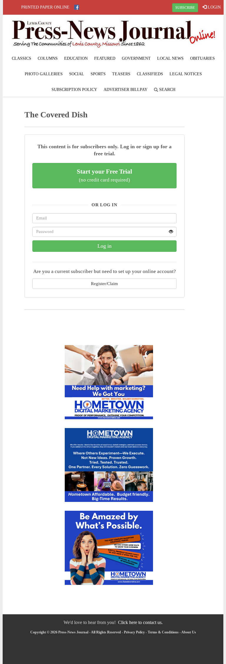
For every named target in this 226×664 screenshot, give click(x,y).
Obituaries (202, 58)
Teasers (121, 74)
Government (136, 58)
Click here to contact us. (140, 622)
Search (166, 89)
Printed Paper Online (45, 7)
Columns (48, 58)
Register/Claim (104, 283)
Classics (21, 58)
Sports (98, 74)
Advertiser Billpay (125, 89)
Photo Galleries (44, 74)
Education (76, 58)
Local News (170, 58)
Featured (104, 58)
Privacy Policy (134, 632)
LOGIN (214, 7)
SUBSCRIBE (185, 8)
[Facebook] (77, 7)
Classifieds (150, 74)
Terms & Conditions (163, 632)
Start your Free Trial (104, 175)
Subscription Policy (74, 89)
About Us (188, 632)
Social (76, 74)
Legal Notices (186, 74)
